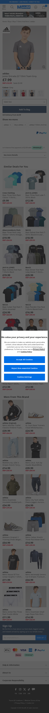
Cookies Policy (26, 352)
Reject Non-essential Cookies (25, 368)
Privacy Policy (38, 349)
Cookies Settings (24, 377)
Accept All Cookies (24, 360)
